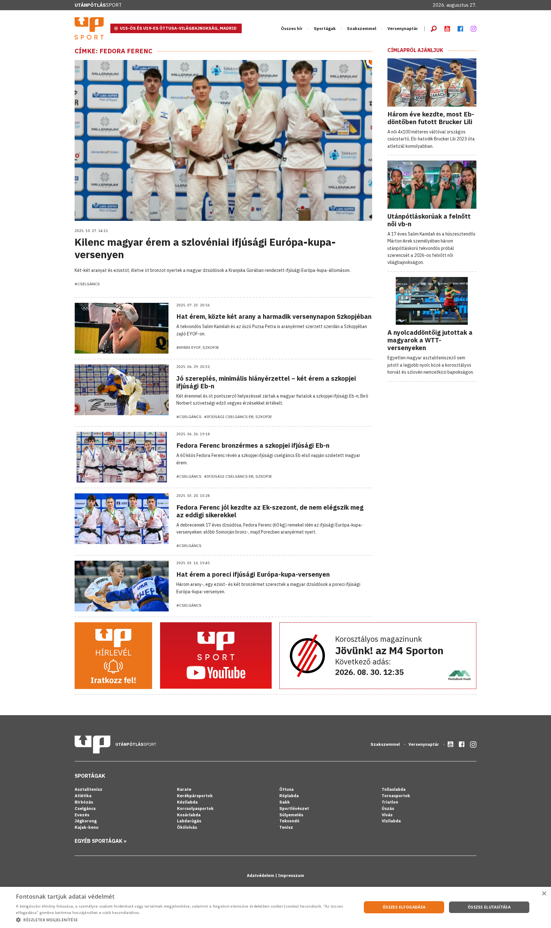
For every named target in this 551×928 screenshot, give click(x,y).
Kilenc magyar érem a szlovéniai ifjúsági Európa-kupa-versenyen (205, 248)
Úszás (388, 808)
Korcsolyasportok (195, 808)
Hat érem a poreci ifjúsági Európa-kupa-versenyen (253, 574)
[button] (183, 920)
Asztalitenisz (88, 789)
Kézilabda (187, 802)
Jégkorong (86, 821)
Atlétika (83, 795)
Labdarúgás (189, 821)
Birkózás (84, 802)
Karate (184, 789)
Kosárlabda (189, 815)
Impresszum (291, 875)
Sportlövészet (294, 808)
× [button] (543, 893)
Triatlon (390, 802)
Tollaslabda (394, 789)
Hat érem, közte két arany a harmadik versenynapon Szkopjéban (273, 316)
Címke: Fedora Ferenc (113, 51)
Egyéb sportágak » (101, 841)
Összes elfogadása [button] (404, 907)
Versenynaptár (402, 28)
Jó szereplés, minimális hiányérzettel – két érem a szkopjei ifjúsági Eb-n (266, 382)
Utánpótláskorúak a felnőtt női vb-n (429, 220)
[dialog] (275, 907)
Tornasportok (396, 795)
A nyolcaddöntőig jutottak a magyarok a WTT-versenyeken (430, 340)
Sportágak (90, 776)
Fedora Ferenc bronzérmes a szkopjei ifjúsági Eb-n (252, 445)
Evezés (82, 815)
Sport (98, 5)
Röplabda (289, 795)
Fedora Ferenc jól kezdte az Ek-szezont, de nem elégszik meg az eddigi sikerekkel (270, 511)
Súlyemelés (291, 815)
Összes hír (292, 28)
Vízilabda (391, 821)
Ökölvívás (187, 827)
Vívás (387, 815)
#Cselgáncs (87, 283)
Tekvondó (289, 821)
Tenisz (286, 827)
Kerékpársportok (195, 795)
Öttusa (286, 789)
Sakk (284, 802)
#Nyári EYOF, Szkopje (197, 347)
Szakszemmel (361, 28)
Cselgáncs (85, 808)
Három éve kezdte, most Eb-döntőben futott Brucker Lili (430, 118)
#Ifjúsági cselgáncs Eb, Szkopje (238, 416)
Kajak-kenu (87, 827)
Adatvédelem (261, 875)
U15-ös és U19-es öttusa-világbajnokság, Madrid (178, 28)
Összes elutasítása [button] (489, 907)
